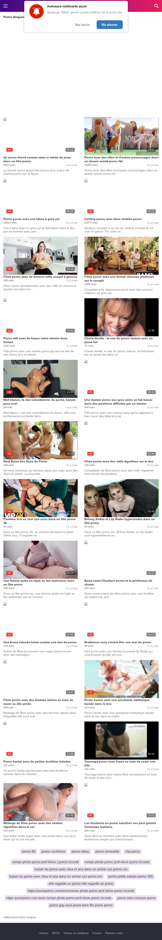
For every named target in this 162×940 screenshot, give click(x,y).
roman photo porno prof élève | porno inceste (45, 862)
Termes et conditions (76, 933)
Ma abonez (110, 24)
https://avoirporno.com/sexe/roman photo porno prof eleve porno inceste (81, 891)
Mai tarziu (82, 24)
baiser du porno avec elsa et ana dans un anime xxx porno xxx (81, 869)
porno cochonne (53, 851)
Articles (44, 933)
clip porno (132, 851)
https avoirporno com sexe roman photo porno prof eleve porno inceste (58, 898)
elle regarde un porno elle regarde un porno (81, 883)
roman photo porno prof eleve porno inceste (117, 862)
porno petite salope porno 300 (130, 876)
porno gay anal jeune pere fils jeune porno (81, 905)
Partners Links (114, 933)
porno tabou (80, 851)
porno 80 (28, 851)
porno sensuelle (107, 851)
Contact (97, 933)
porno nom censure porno (136, 898)
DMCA (56, 933)
